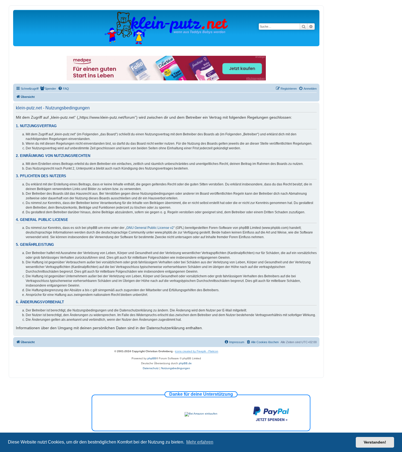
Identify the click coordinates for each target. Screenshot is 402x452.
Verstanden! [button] (375, 442)
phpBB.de (185, 363)
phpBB (151, 358)
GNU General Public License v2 (150, 228)
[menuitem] (48, 88)
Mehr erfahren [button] (199, 442)
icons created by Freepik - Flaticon (196, 351)
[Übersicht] (166, 27)
